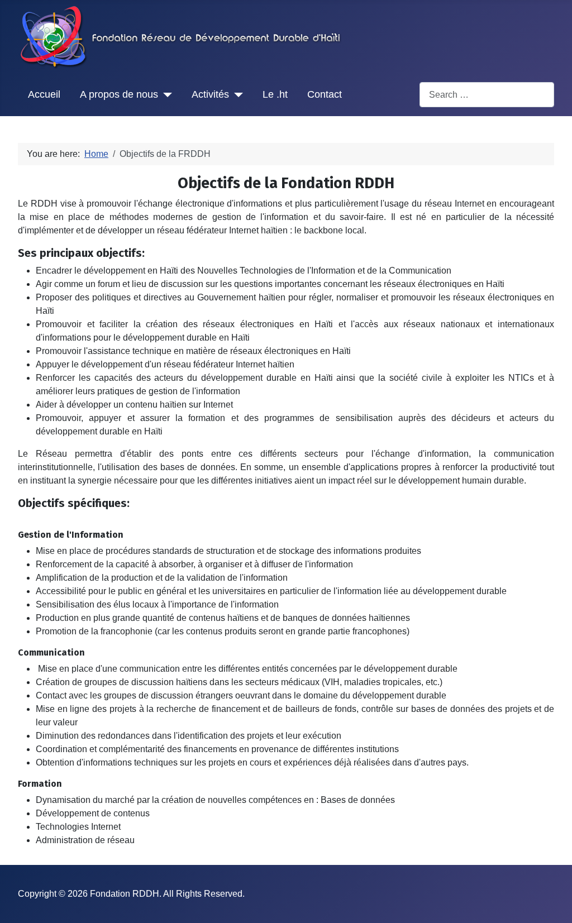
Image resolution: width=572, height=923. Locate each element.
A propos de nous (119, 94)
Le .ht (275, 94)
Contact (324, 94)
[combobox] (487, 94)
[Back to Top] (552, 902)
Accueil (44, 94)
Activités (210, 94)
